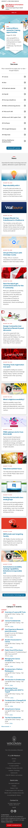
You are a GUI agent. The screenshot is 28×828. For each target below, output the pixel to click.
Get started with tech (14, 783)
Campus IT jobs (14, 788)
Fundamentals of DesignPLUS (15, 700)
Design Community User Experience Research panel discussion (13, 328)
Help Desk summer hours (12, 469)
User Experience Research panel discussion (14, 630)
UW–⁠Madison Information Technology (14, 5)
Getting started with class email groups (13, 498)
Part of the (14, 750)
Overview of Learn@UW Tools (15, 612)
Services (14, 758)
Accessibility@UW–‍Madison (14, 795)
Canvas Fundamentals (12, 621)
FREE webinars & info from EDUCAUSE (13, 433)
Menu (13, 12)
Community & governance (14, 763)
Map (13, 807)
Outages (14, 786)
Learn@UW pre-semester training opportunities (13, 30)
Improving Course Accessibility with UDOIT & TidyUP (14, 690)
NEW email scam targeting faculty (13, 535)
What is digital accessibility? (13, 399)
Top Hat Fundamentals (13, 718)
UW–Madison (10, 1)
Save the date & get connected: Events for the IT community (13, 286)
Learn (14, 761)
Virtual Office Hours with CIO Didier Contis (12, 254)
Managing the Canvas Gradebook (12, 660)
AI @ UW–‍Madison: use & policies (14, 775)
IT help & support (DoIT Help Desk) (14, 790)
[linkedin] (15, 811)
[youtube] (12, 811)
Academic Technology (14, 770)
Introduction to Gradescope (15, 680)
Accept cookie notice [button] (14, 825)
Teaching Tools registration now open (13, 366)
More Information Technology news (14, 595)
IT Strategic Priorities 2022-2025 (14, 768)
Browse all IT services (14, 148)
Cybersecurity (14, 773)
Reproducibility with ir (11, 186)
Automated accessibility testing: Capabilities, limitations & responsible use (12, 570)
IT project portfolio (14, 765)
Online (11, 618)
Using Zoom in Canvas (12, 709)
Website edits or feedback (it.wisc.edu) (14, 793)
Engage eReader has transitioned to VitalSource (13, 219)
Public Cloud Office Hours (14, 650)
